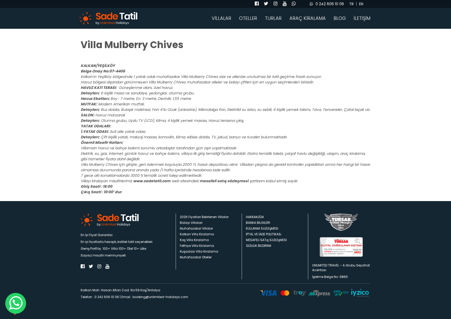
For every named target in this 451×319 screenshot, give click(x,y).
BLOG (340, 18)
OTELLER (248, 18)
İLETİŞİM (362, 18)
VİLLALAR (221, 18)
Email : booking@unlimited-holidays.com (154, 297)
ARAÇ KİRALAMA (307, 18)
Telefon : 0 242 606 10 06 (100, 297)
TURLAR (273, 18)
